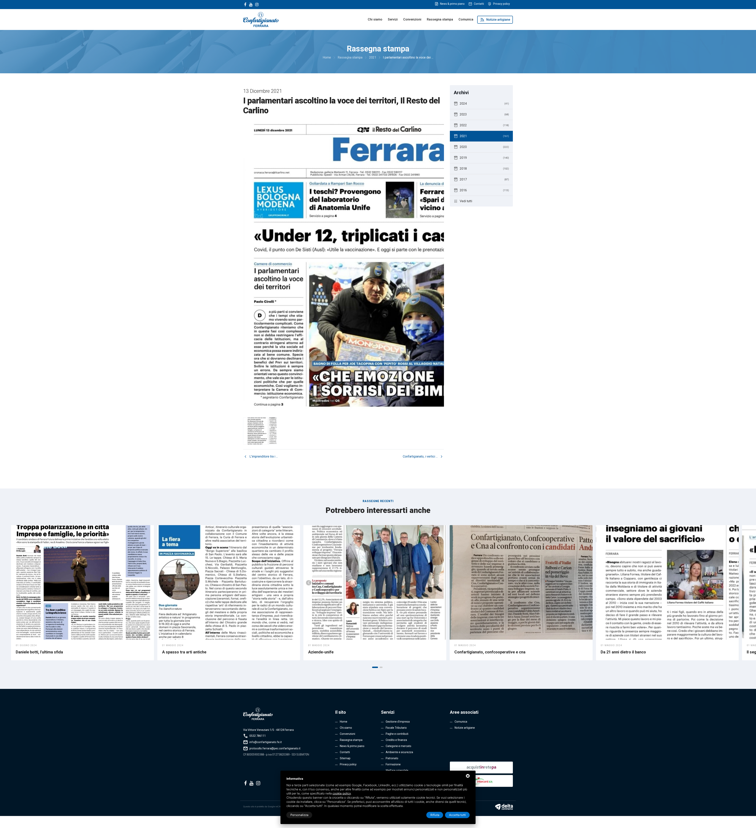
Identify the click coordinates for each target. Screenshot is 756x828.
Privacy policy (501, 3)
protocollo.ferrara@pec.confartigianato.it (274, 748)
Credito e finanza (396, 739)
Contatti (479, 3)
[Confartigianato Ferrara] (261, 19)
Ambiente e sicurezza (399, 752)
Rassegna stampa (440, 19)
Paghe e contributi (397, 733)
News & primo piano (452, 3)
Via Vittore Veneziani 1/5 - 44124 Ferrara (268, 729)
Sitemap (345, 758)
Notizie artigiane (495, 19)
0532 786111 (257, 735)
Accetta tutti (457, 815)
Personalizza (299, 815)
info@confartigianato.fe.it (265, 742)
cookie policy (342, 793)
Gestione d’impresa (398, 721)
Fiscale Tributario (396, 727)
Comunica (466, 19)
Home (343, 721)
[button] (375, 667)
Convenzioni (412, 19)
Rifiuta (434, 815)
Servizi (393, 19)
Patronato (392, 758)
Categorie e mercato (398, 746)
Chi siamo (375, 19)
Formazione (393, 764)
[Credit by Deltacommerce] (504, 806)
